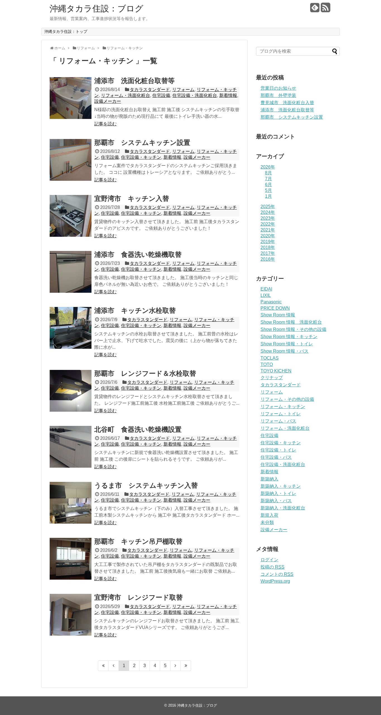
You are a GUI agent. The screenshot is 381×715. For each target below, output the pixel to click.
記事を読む (105, 123)
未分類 (267, 522)
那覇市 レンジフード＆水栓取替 (145, 373)
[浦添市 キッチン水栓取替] (70, 328)
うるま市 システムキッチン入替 (146, 485)
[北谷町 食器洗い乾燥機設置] (70, 447)
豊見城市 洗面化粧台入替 (287, 102)
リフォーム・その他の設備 (287, 399)
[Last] (186, 665)
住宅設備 (161, 95)
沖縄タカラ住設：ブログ (96, 8)
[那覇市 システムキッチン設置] (70, 160)
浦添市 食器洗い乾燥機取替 (138, 254)
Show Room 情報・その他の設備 (293, 329)
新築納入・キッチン (281, 486)
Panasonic (271, 301)
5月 (268, 190)
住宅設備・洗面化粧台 (194, 95)
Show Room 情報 (278, 315)
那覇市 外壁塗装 (278, 95)
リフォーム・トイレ (281, 413)
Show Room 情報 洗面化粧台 (291, 322)
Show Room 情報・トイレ (287, 343)
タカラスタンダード (150, 89)
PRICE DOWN (275, 308)
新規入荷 (269, 515)
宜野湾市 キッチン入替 (131, 198)
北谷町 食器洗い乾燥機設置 (138, 429)
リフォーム (183, 89)
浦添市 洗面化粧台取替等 (134, 80)
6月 (268, 184)
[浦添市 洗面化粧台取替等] (70, 98)
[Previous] (113, 665)
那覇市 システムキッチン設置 (142, 142)
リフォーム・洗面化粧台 (125, 95)
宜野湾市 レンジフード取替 (138, 597)
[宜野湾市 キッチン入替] (70, 216)
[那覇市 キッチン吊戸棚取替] (70, 559)
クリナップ (272, 377)
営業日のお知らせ (278, 88)
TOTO (267, 364)
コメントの (277, 574)
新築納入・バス (276, 500)
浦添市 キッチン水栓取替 (135, 310)
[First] (103, 665)
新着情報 (228, 95)
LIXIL (266, 295)
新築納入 (269, 479)
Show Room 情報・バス (284, 351)
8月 (268, 172)
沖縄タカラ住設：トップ (65, 31)
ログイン (269, 559)
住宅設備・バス (276, 457)
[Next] (175, 665)
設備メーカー (107, 101)
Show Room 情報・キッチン (289, 336)
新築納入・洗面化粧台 (283, 508)
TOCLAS (270, 358)
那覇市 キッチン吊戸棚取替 (138, 541)
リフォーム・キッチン (283, 406)
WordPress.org (275, 581)
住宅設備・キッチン (141, 157)
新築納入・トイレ (278, 493)
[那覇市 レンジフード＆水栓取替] (70, 391)
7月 (268, 178)
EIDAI (266, 289)
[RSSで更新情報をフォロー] (325, 10)
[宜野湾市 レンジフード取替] (70, 615)
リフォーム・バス (278, 421)
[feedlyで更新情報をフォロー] (314, 10)
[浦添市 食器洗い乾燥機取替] (70, 272)
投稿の (272, 567)
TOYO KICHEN (276, 371)
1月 (268, 196)
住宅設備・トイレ (278, 450)
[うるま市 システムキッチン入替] (70, 503)
